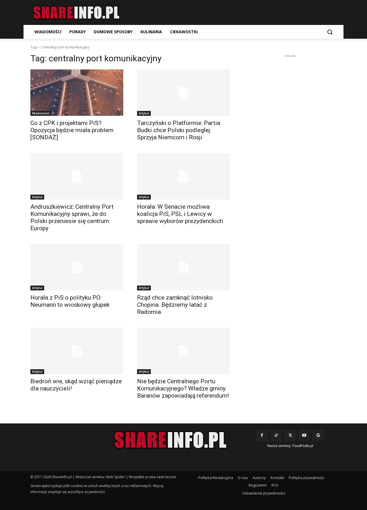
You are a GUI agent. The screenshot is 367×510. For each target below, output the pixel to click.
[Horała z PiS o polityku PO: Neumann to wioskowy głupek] (76, 267)
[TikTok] (276, 435)
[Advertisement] (290, 145)
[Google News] (318, 435)
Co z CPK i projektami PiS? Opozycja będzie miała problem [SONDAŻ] (72, 130)
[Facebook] (262, 435)
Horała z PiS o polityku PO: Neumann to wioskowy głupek (70, 301)
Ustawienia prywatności (263, 493)
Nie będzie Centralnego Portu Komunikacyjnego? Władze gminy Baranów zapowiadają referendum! (183, 388)
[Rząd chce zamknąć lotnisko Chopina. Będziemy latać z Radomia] (183, 267)
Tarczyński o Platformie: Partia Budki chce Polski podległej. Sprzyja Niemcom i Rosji (178, 130)
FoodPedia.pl (302, 445)
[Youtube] (304, 435)
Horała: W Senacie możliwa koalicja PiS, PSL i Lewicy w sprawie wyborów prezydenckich (180, 213)
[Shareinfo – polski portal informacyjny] (76, 12)
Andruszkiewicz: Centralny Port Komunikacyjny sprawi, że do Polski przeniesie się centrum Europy (72, 217)
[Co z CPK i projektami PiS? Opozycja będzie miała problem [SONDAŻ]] (76, 92)
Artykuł (144, 113)
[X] (290, 435)
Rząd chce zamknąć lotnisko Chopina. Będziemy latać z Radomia (175, 304)
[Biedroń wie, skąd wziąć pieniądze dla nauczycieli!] (76, 351)
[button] (330, 32)
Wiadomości (41, 113)
